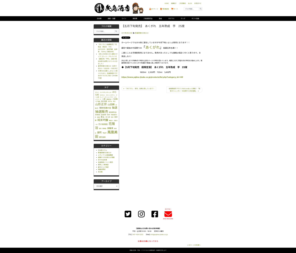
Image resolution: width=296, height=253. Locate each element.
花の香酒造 (103, 124)
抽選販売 (101, 112)
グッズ (183, 18)
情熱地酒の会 (105, 108)
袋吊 (100, 128)
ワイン (124, 18)
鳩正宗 (104, 133)
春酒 (108, 115)
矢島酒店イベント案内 (105, 162)
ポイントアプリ (108, 97)
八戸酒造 (97, 101)
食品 (160, 18)
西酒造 (104, 128)
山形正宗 (101, 104)
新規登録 (166, 9)
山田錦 (111, 104)
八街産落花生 (148, 18)
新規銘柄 (103, 115)
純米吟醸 (102, 120)
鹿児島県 (102, 137)
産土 (103, 117)
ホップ (101, 97)
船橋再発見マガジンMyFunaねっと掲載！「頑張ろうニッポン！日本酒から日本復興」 (184, 90)
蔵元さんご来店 (103, 167)
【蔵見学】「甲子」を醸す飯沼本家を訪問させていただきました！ (107, 61)
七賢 (103, 99)
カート (175, 9)
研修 (112, 117)
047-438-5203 (138, 234)
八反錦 (115, 99)
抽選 (114, 107)
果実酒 (135, 18)
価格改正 (108, 99)
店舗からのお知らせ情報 (106, 157)
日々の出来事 (102, 160)
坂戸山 (110, 101)
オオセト (102, 95)
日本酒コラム (102, 150)
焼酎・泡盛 (111, 18)
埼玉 (114, 101)
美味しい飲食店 (103, 165)
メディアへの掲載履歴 (105, 155)
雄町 (99, 132)
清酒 (98, 117)
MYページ (154, 9)
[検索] (200, 9)
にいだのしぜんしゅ (105, 92)
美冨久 (111, 120)
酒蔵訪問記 (101, 169)
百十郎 (107, 117)
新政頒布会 (113, 112)
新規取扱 (97, 115)
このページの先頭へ (194, 245)
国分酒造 (104, 101)
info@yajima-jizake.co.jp (159, 234)
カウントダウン (110, 95)
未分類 (100, 172)
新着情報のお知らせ (104, 153)
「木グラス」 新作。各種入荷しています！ (138, 88)
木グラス (171, 18)
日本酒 (99, 18)
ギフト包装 (195, 18)
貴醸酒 (110, 128)
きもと (97, 92)
